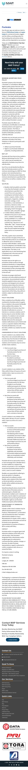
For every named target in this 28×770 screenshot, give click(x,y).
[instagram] (14, 764)
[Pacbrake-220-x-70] (14, 18)
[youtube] (16, 764)
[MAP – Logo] (8, 2)
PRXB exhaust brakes (13, 32)
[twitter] (11, 764)
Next (24, 12)
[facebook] (9, 764)
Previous (20, 12)
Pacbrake (4, 57)
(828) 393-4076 (11, 68)
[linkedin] (18, 764)
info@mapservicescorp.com (10, 659)
